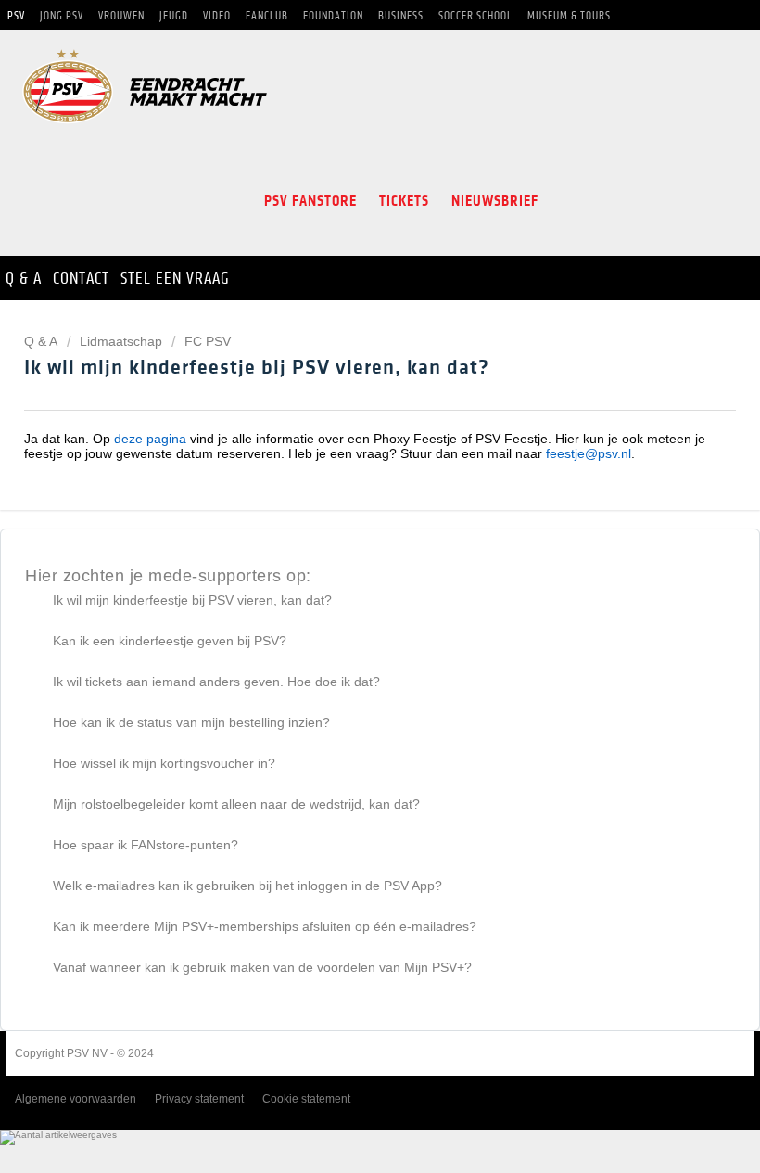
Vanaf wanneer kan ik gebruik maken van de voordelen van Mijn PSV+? (262, 967)
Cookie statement (306, 1098)
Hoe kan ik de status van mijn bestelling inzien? (191, 722)
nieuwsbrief (494, 200)
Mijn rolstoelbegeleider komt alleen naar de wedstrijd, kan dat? (236, 804)
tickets (404, 200)
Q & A (42, 341)
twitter (598, 201)
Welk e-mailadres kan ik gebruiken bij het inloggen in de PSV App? (247, 885)
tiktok (678, 201)
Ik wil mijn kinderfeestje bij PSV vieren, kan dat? (192, 600)
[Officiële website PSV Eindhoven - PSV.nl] (145, 129)
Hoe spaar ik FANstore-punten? (145, 844)
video (719, 201)
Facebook (565, 201)
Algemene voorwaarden (75, 1098)
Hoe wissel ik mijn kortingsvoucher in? (164, 763)
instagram (637, 201)
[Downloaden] (346, 578)
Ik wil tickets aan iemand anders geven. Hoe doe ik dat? (216, 681)
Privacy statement (199, 1098)
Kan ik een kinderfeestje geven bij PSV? (169, 640)
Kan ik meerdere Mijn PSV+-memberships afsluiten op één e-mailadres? (264, 926)
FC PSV (207, 341)
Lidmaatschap (121, 341)
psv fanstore (310, 200)
